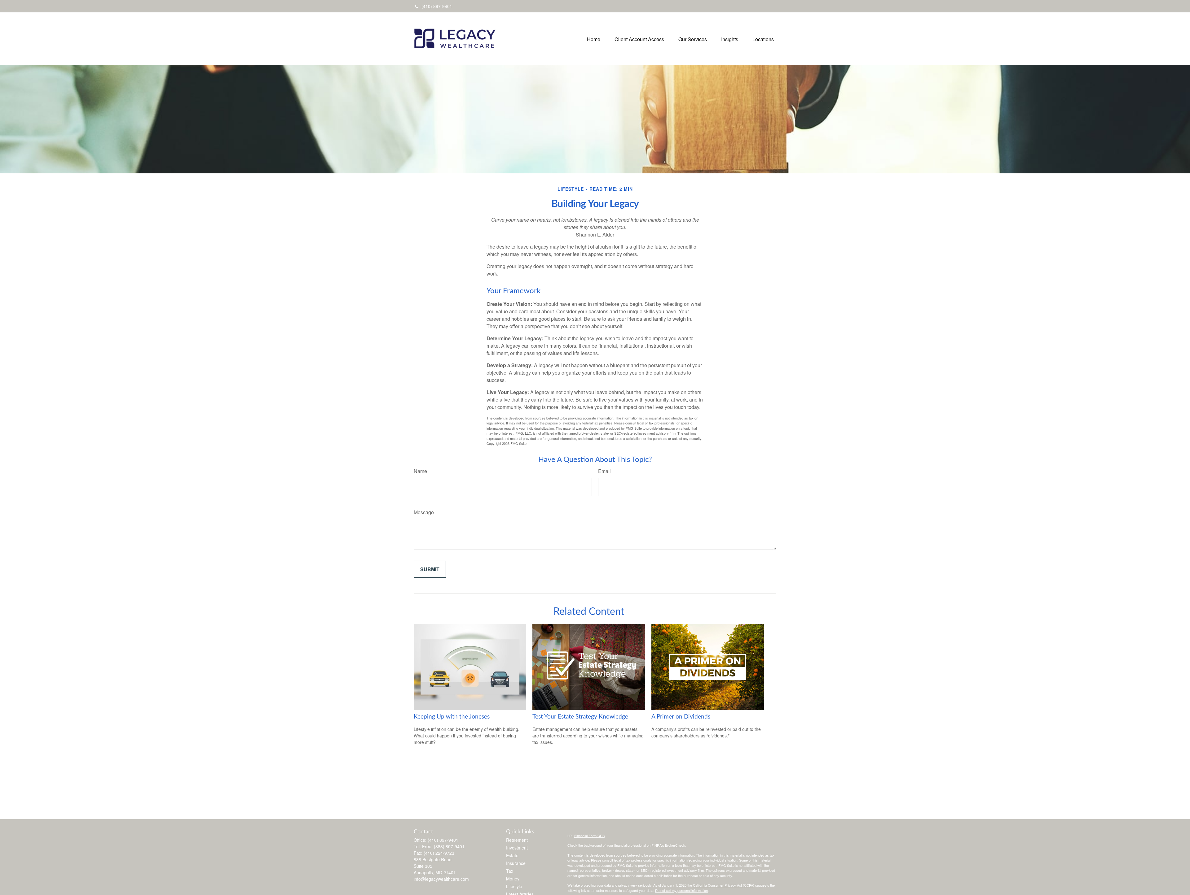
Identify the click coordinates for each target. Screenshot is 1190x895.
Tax (509, 871)
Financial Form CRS (589, 835)
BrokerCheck (675, 845)
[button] (593, 38)
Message (424, 512)
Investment (517, 848)
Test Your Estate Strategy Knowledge (580, 717)
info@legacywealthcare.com (441, 879)
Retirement (517, 840)
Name (420, 471)
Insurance (516, 863)
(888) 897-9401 (449, 846)
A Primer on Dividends (680, 717)
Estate (512, 855)
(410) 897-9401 (436, 6)
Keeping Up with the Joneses (452, 717)
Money (512, 878)
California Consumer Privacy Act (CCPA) (723, 885)
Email (604, 471)
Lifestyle (514, 886)
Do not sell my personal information (681, 890)
